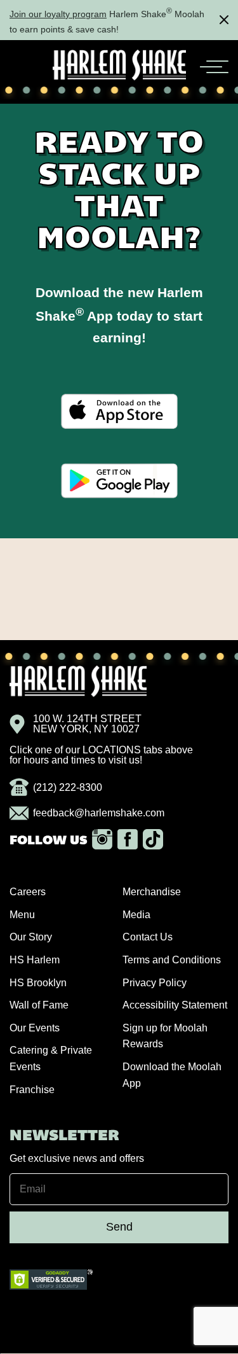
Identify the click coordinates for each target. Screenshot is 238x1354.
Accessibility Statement (174, 1005)
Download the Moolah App (171, 1075)
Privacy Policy (154, 982)
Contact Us (147, 937)
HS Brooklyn (38, 982)
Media (136, 914)
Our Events (35, 1027)
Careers (28, 891)
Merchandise (151, 891)
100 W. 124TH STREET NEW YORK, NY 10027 (87, 724)
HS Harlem (35, 959)
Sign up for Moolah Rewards (165, 1036)
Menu (22, 914)
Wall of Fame (39, 1005)
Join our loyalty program (58, 14)
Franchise (32, 1089)
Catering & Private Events (51, 1058)
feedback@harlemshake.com (98, 812)
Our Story (31, 937)
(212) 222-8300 (67, 787)
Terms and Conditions (171, 959)
